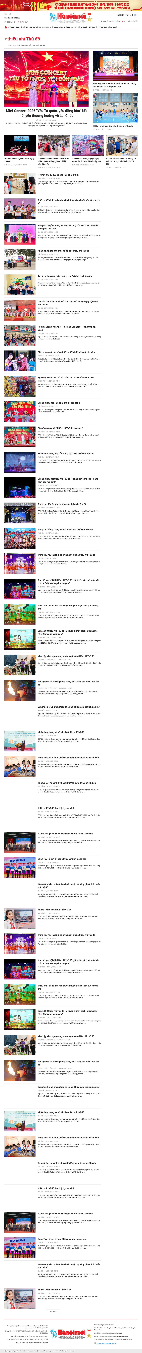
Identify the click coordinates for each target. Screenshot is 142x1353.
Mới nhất (24, 22)
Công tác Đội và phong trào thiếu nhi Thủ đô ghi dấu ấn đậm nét (69, 706)
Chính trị (11, 27)
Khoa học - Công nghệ (108, 27)
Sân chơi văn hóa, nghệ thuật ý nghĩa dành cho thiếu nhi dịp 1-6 (86, 160)
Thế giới (67, 27)
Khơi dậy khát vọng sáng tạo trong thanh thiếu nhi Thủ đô (66, 656)
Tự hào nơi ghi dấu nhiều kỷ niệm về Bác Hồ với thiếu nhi (65, 833)
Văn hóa (32, 27)
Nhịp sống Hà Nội (131, 21)
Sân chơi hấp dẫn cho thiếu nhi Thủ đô (114, 125)
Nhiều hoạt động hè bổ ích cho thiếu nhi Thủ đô (61, 732)
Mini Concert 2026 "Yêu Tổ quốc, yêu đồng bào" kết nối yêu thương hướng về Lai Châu (46, 113)
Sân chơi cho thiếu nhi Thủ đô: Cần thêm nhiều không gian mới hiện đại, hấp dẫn (53, 161)
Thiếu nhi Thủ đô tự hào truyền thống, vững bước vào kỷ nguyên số (69, 202)
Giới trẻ (96, 90)
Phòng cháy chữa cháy (47, 688)
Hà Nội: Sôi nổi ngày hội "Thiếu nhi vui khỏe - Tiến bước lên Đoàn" (67, 328)
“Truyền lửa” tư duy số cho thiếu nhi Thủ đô (59, 174)
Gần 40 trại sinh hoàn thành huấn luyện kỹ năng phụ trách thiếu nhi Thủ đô (69, 886)
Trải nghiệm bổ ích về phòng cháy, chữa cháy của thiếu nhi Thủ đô (68, 683)
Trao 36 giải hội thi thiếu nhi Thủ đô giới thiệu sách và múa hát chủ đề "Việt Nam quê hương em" (68, 582)
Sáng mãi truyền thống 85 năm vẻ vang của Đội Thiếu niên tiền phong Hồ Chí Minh (68, 227)
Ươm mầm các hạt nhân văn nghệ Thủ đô (19, 160)
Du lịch (74, 27)
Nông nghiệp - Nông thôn (88, 27)
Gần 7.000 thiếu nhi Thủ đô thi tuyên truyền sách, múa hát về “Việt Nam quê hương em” (68, 632)
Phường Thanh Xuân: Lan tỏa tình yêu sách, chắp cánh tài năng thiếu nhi (114, 85)
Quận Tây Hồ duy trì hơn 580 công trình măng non (62, 858)
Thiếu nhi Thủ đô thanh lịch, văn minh (56, 808)
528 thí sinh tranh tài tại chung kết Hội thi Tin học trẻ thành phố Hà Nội (121, 161)
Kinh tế (19, 27)
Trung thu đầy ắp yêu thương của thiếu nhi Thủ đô (62, 504)
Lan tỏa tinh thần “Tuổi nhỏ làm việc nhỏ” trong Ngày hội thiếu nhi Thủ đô (68, 303)
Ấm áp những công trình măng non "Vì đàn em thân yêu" (65, 276)
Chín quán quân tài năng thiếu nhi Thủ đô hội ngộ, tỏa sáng (66, 352)
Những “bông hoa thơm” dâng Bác (54, 909)
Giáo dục (45, 27)
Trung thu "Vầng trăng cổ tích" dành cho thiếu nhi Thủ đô (65, 529)
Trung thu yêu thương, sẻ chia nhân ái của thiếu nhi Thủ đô (66, 554)
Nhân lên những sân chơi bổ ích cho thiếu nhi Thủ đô (63, 250)
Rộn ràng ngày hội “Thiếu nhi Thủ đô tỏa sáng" (60, 428)
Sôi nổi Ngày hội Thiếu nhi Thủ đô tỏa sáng (59, 402)
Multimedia (58, 27)
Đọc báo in (11, 22)
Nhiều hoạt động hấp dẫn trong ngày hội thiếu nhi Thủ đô (66, 453)
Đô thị (25, 27)
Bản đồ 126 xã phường (111, 21)
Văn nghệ (8, 165)
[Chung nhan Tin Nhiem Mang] (105, 1343)
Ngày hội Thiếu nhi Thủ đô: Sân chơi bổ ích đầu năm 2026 (66, 377)
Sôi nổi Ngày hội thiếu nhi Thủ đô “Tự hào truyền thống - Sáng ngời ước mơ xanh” (68, 480)
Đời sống (96, 129)
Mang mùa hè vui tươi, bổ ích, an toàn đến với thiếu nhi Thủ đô (68, 757)
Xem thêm (52, 1311)
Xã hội (38, 27)
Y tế (51, 27)
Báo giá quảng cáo (122, 1336)
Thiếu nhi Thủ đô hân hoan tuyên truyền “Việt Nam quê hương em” (68, 607)
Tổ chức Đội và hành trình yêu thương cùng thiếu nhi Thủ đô (67, 782)
